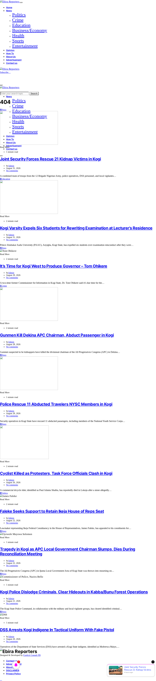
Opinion (10, 50)
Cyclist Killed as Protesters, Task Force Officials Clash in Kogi (56, 473)
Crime (17, 19)
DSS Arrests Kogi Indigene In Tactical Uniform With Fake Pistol (57, 629)
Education (21, 25)
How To (10, 53)
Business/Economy (29, 30)
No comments (12, 171)
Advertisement (13, 60)
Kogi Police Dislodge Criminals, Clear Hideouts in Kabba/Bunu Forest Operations (74, 591)
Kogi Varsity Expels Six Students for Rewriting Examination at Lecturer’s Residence (76, 228)
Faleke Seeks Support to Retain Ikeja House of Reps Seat (52, 511)
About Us (11, 56)
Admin (11, 166)
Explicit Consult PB (32, 655)
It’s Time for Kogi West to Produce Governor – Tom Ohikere (53, 266)
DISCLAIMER (12, 670)
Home (9, 7)
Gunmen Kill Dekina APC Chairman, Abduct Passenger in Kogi (57, 335)
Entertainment (25, 45)
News (9, 10)
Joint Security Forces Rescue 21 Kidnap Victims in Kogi (50, 159)
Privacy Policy (13, 673)
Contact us (11, 63)
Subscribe (4, 72)
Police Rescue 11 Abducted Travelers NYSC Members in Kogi (56, 404)
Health (18, 35)
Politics (19, 14)
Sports (18, 40)
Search (34, 93)
